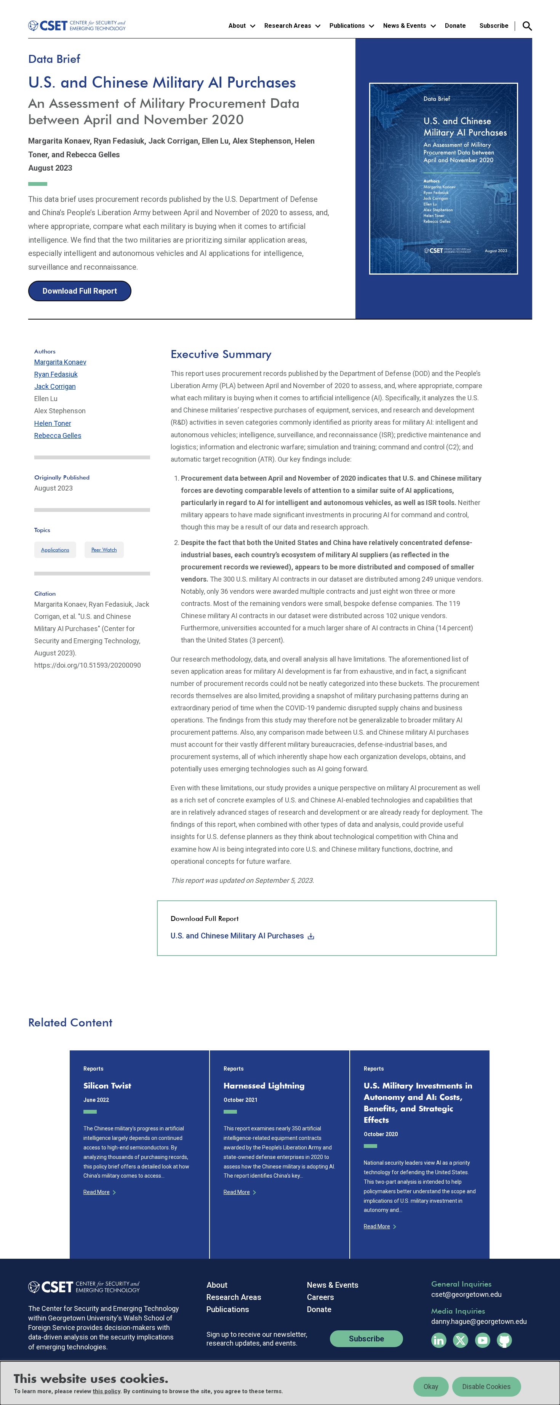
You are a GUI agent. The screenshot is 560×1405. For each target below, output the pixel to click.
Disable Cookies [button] (486, 1387)
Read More (96, 1192)
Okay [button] (431, 1387)
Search (523, 26)
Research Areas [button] (287, 25)
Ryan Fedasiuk (56, 374)
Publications (227, 1309)
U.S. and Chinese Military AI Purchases (237, 935)
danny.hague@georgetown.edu (479, 1321)
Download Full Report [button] (80, 291)
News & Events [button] (404, 25)
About (216, 1285)
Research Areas (233, 1297)
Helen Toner (52, 423)
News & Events (332, 1285)
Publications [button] (347, 25)
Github (504, 1340)
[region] (280, 1383)
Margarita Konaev (60, 362)
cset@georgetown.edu (466, 1294)
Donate (455, 25)
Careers (320, 1297)
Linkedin (438, 1340)
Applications (55, 550)
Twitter (460, 1340)
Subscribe (494, 25)
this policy (106, 1391)
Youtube (482, 1340)
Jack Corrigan (55, 386)
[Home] (78, 26)
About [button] (237, 25)
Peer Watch (104, 550)
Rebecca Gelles (58, 436)
